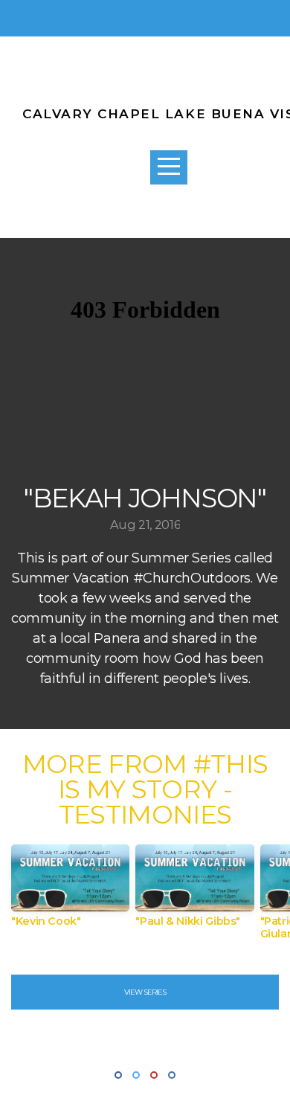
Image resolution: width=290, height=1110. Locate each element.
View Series (145, 992)
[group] (70, 891)
